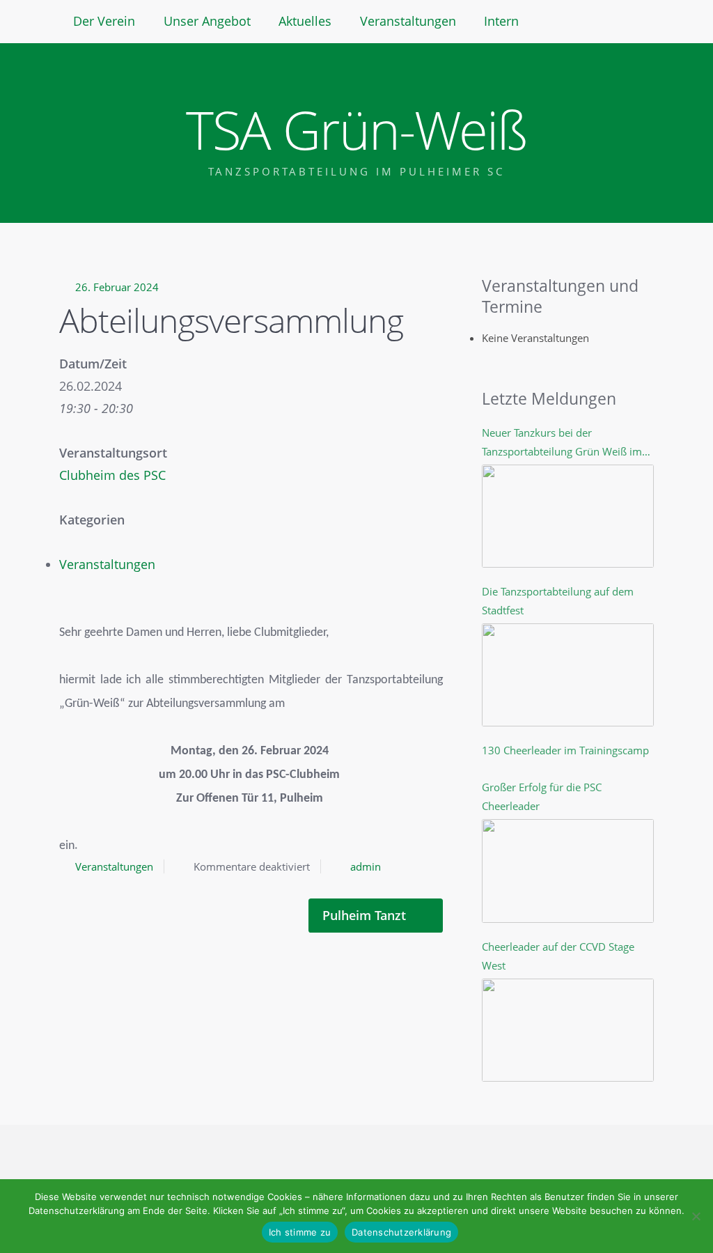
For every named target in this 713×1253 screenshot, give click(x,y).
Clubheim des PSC (112, 475)
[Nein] (696, 1216)
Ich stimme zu (300, 1232)
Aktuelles (305, 21)
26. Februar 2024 (117, 287)
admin (365, 866)
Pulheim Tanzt (365, 915)
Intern (501, 21)
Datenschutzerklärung (401, 1232)
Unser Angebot (207, 21)
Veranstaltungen (408, 21)
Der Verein (104, 21)
